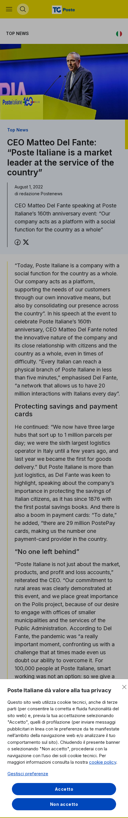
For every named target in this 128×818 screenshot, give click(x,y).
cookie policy (102, 762)
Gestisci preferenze (27, 773)
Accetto (64, 789)
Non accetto (64, 804)
